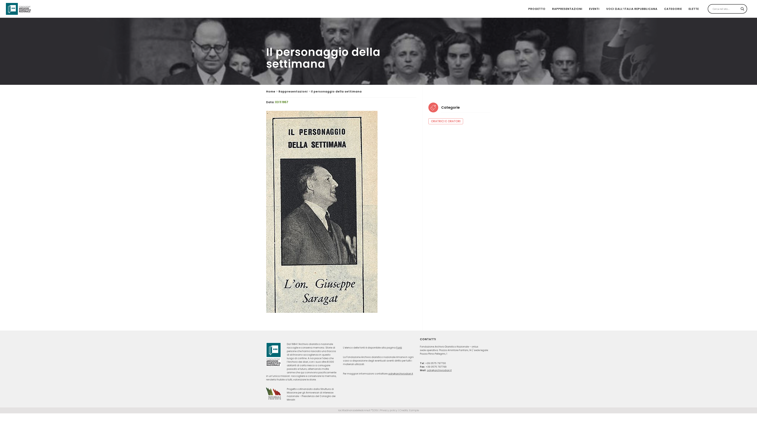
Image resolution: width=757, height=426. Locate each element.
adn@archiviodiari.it (400, 373)
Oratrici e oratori (446, 121)
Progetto (536, 9)
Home (270, 91)
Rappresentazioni (567, 9)
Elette (694, 9)
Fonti (399, 347)
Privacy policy (388, 410)
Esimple (414, 410)
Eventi (594, 9)
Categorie (673, 9)
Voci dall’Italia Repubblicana (631, 9)
